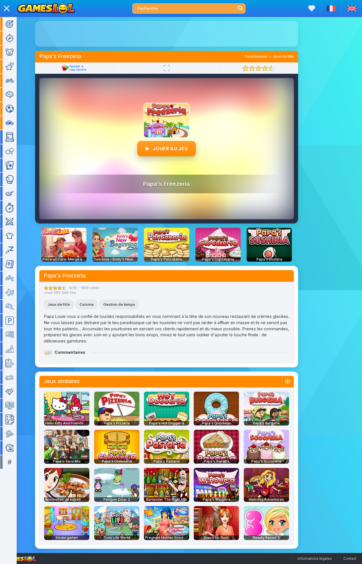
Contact (349, 558)
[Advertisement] (166, 34)
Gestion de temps (119, 304)
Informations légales (315, 558)
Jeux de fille (283, 56)
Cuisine (86, 304)
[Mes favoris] (312, 8)
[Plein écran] (166, 68)
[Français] (331, 8)
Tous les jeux (255, 56)
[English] (351, 8)
